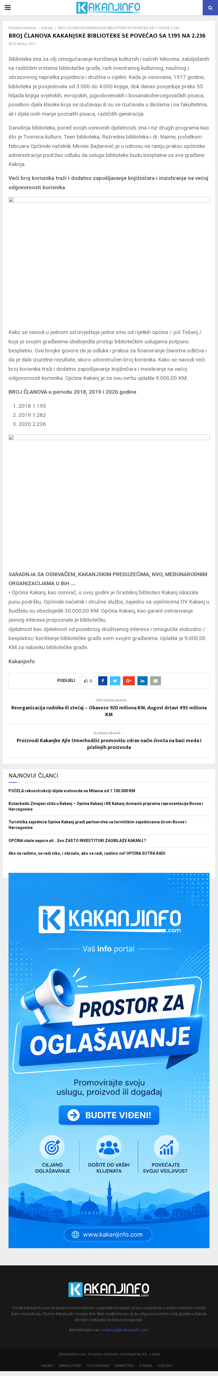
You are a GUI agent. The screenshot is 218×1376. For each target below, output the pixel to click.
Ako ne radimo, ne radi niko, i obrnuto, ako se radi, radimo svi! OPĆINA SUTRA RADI (87, 853)
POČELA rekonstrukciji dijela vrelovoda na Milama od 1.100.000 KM (72, 791)
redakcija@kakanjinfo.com (125, 1330)
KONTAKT (165, 1366)
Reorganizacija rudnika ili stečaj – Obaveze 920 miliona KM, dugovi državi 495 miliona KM (109, 711)
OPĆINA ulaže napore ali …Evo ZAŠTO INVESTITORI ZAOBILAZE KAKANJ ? (77, 840)
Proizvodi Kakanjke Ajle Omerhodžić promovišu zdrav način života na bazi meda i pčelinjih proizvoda (109, 744)
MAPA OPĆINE (70, 1366)
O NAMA (145, 1366)
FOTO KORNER (98, 1366)
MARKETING (124, 1366)
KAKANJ (47, 1366)
